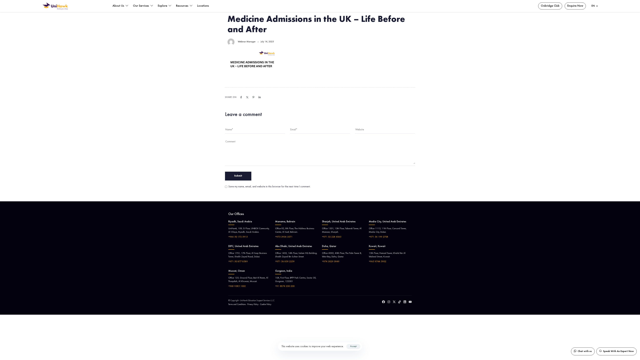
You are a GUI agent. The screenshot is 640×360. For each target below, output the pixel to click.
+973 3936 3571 (283, 237)
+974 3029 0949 (330, 261)
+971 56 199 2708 (378, 237)
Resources (182, 6)
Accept (353, 346)
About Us (118, 6)
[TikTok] (399, 301)
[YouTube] (410, 301)
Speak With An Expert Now (618, 351)
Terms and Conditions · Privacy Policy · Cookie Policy (249, 305)
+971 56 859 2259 (284, 261)
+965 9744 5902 (377, 261)
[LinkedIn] (404, 301)
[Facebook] (383, 301)
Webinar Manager (247, 42)
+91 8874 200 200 (284, 286)
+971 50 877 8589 (238, 261)
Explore (163, 6)
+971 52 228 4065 (331, 237)
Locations (203, 6)
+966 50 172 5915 (238, 237)
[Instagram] (388, 301)
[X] (394, 301)
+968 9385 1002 (237, 286)
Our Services (141, 6)
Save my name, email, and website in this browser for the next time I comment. (269, 186)
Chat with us (585, 351)
